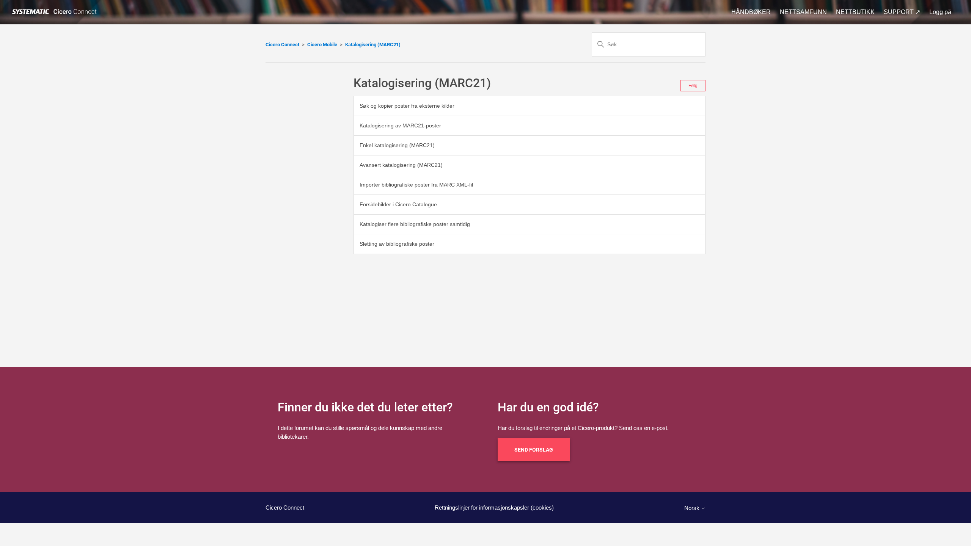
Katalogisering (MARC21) (373, 44)
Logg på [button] (940, 12)
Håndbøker (751, 12)
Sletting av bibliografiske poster (397, 244)
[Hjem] (55, 12)
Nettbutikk (855, 12)
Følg (693, 85)
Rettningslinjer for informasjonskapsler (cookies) (494, 507)
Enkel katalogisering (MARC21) (397, 145)
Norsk (692, 508)
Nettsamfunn (803, 12)
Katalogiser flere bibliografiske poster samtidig (415, 224)
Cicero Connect (282, 44)
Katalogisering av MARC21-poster (400, 125)
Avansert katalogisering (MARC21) (401, 165)
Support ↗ (902, 12)
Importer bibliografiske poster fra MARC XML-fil (416, 185)
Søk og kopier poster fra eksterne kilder (407, 106)
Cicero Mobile (322, 44)
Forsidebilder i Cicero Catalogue (398, 204)
